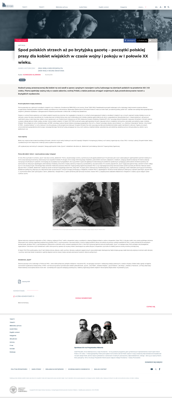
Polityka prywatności (19, 369)
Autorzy (12, 342)
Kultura (22, 80)
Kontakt (12, 348)
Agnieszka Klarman (32, 75)
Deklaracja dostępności (54, 369)
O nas (11, 345)
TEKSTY (24, 7)
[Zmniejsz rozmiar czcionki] (161, 7)
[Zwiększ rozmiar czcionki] (156, 7)
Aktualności (13, 339)
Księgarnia (123, 7)
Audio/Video (83, 7)
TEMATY (41, 7)
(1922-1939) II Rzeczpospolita (50, 68)
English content (104, 7)
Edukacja (12, 352)
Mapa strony (36, 369)
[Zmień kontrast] (165, 7)
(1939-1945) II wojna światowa (51, 71)
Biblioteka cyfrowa (62, 7)
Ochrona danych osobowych (79, 369)
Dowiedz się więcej (153, 362)
